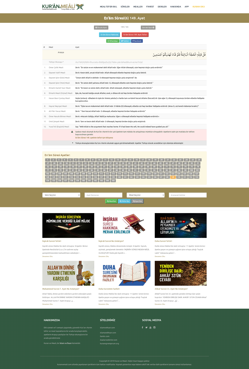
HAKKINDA (175, 6)
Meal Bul (112, 201)
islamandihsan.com (108, 332)
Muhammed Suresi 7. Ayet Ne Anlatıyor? (60, 289)
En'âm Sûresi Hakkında (109, 34)
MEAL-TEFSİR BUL (108, 6)
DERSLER (162, 6)
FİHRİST (150, 6)
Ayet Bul (138, 201)
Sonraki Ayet (147, 27)
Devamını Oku (47, 256)
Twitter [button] (126, 41)
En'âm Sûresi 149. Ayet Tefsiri (135, 34)
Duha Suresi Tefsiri (163, 241)
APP (187, 6)
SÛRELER (125, 6)
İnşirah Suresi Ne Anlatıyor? (111, 241)
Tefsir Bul (125, 201)
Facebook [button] (137, 41)
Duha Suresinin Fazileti (109, 289)
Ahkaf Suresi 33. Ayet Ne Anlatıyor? (171, 289)
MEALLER (138, 6)
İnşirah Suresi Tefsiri (51, 241)
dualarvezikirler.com (108, 340)
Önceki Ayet (102, 27)
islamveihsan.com (107, 327)
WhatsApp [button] (113, 41)
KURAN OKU (199, 6)
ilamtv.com (104, 336)
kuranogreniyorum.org (109, 343)
